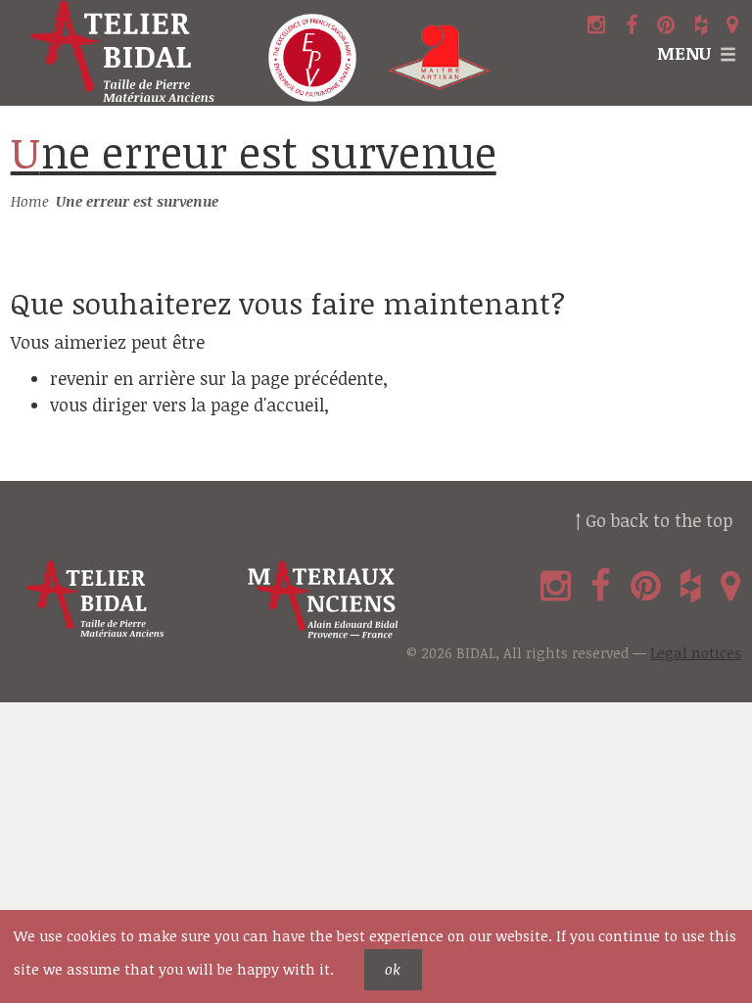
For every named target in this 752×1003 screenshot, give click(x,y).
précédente (338, 378)
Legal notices (695, 653)
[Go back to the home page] (126, 53)
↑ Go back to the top (653, 520)
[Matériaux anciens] (355, 600)
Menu (684, 53)
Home (30, 201)
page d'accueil (267, 404)
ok (392, 969)
